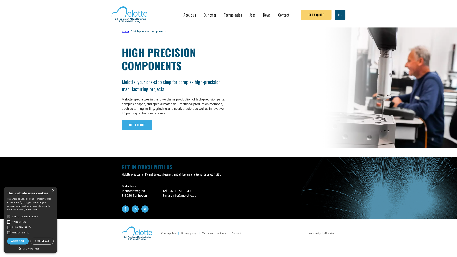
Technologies (233, 15)
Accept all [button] (18, 241)
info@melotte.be (184, 195)
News (267, 15)
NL (340, 15)
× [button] (53, 190)
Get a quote (316, 15)
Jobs (253, 15)
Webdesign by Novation (322, 233)
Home (125, 31)
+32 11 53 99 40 (179, 191)
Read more (32, 209)
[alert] (30, 220)
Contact (283, 15)
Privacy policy (189, 233)
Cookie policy (168, 233)
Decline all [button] (42, 241)
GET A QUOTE (137, 125)
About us (190, 15)
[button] (30, 248)
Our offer (210, 15)
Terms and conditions (214, 233)
